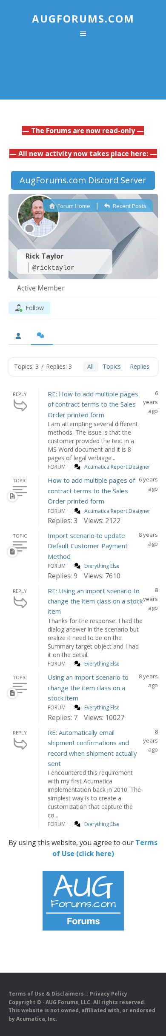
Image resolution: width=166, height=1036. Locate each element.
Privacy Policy (108, 993)
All (90, 366)
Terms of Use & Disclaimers (46, 993)
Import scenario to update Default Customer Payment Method (88, 546)
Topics (112, 366)
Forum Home (73, 206)
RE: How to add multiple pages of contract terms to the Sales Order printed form (93, 404)
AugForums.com (83, 18)
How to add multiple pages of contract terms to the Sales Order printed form (91, 490)
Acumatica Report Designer (117, 466)
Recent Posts (129, 206)
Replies (139, 366)
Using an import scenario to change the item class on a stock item (88, 687)
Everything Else (102, 565)
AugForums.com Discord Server (83, 180)
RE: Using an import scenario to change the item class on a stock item (95, 601)
